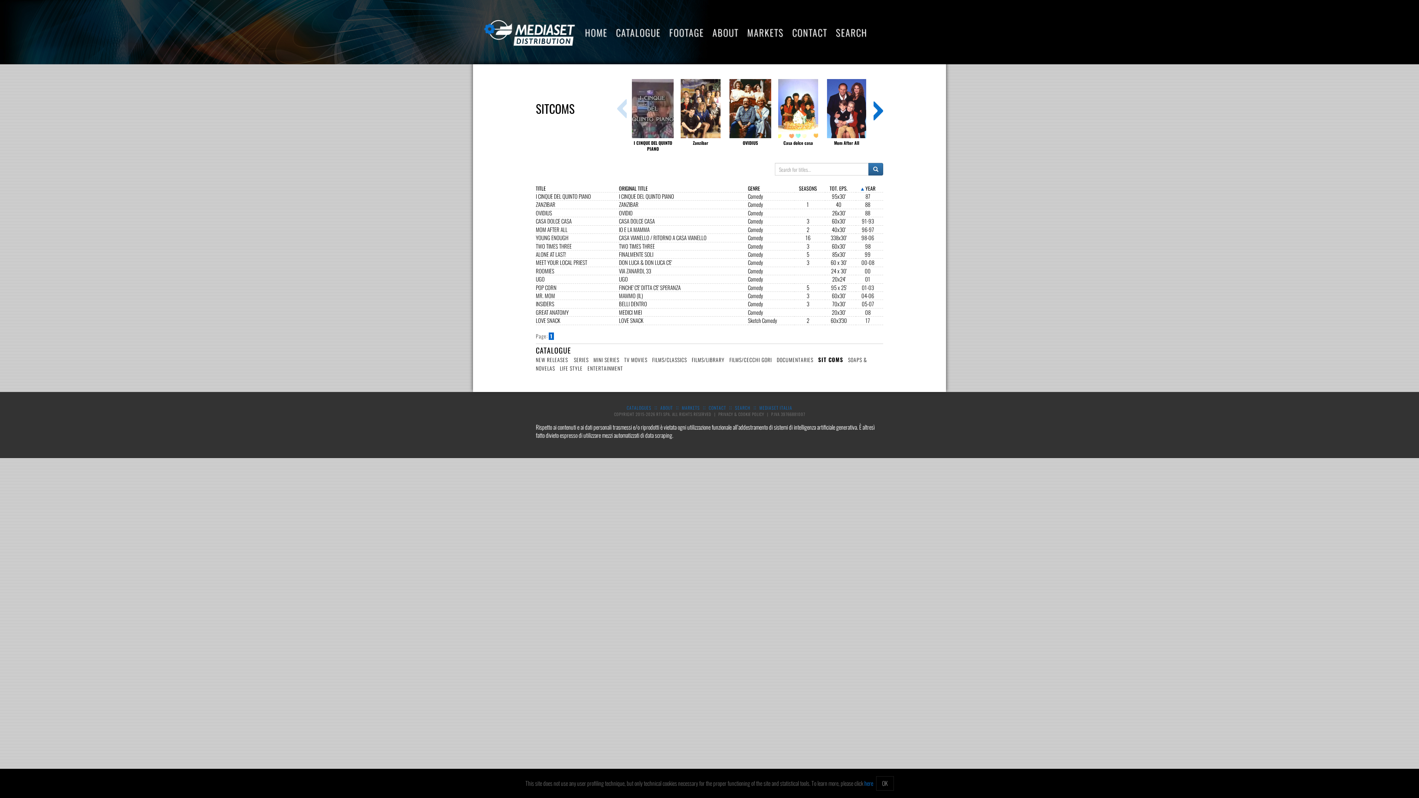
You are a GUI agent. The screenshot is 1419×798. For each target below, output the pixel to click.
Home (596, 32)
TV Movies (635, 360)
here (868, 783)
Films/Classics (669, 360)
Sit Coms (830, 359)
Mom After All (552, 229)
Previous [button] (622, 108)
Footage (686, 32)
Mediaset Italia (775, 408)
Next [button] (878, 108)
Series (581, 360)
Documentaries (795, 360)
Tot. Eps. (839, 188)
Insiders (545, 304)
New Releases (552, 360)
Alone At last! (551, 254)
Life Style (571, 368)
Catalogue (638, 32)
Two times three (554, 246)
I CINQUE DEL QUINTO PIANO (563, 196)
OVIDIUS (544, 213)
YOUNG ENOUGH (552, 238)
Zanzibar (545, 204)
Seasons (808, 188)
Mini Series (606, 360)
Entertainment (605, 368)
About (725, 32)
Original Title (633, 188)
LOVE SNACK (548, 320)
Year (870, 188)
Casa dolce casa (554, 221)
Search (851, 32)
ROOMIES (545, 271)
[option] (653, 115)
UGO (540, 279)
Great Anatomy (552, 312)
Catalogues (639, 408)
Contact (809, 32)
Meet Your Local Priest (561, 262)
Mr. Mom (545, 296)
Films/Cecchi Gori (750, 360)
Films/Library (708, 360)
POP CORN (546, 287)
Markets (765, 32)
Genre (754, 188)
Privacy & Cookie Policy (741, 414)
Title (541, 188)
